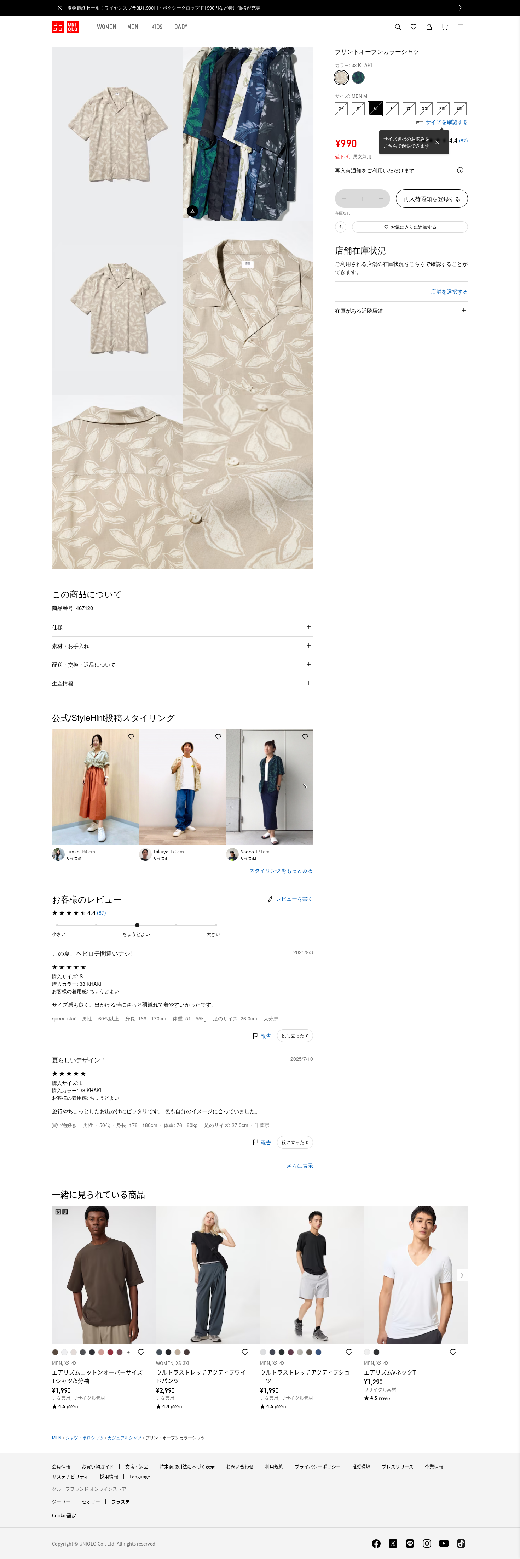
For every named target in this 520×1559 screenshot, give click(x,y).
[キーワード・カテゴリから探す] (398, 27)
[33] (341, 77)
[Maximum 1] (381, 198)
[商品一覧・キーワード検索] (460, 27)
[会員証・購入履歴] (429, 27)
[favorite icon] (141, 1352)
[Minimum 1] (344, 198)
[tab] (107, 27)
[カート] (444, 27)
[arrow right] (305, 787)
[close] (60, 8)
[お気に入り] (413, 27)
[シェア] (340, 227)
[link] (268, 8)
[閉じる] (437, 142)
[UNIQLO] (65, 27)
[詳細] (460, 170)
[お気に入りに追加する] (131, 737)
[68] (358, 77)
